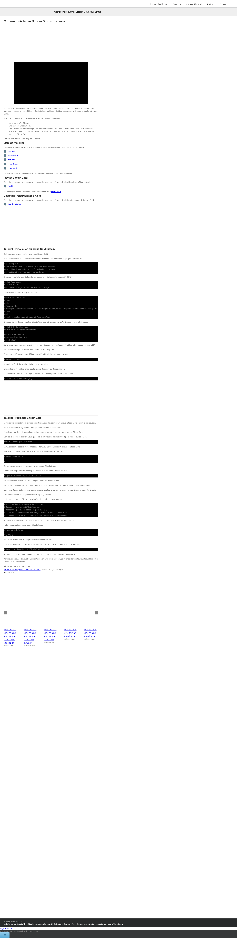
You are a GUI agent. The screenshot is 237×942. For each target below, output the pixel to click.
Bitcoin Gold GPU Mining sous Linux (70, 633)
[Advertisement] (51, 41)
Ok (5, 935)
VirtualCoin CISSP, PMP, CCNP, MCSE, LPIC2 (22, 570)
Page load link (6, 928)
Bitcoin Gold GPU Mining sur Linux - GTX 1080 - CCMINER (10, 636)
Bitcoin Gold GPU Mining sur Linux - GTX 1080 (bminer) (30, 636)
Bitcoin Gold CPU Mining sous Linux (90, 633)
